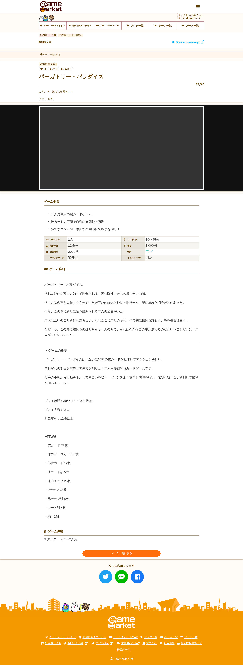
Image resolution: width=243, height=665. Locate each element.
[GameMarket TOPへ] (121, 622)
